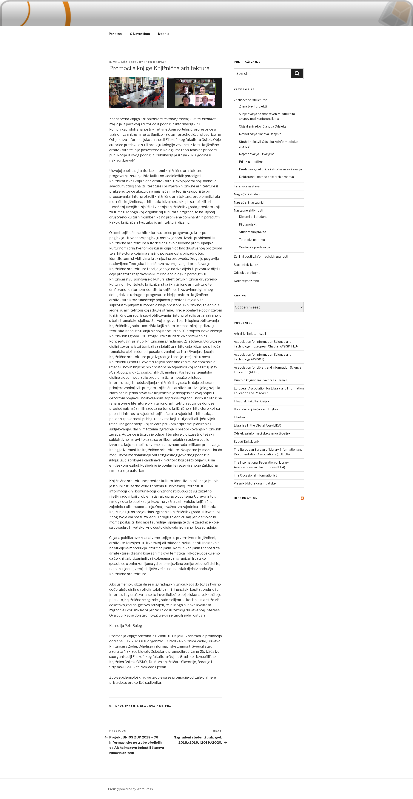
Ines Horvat (155, 62)
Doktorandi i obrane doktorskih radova (266, 177)
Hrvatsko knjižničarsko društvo (256, 409)
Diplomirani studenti (253, 216)
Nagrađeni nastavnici (249, 202)
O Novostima (140, 34)
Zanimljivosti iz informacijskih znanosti (261, 256)
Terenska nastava (247, 186)
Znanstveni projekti (253, 106)
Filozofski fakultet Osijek (251, 401)
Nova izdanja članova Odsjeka (143, 706)
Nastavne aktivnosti (248, 210)
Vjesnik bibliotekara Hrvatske (255, 483)
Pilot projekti (248, 224)
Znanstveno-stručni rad (250, 100)
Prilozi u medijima (251, 162)
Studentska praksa (252, 232)
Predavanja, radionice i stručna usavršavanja (270, 169)
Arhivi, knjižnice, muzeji (250, 333)
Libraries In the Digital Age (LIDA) (257, 425)
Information (246, 498)
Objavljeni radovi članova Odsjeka (263, 126)
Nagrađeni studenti (248, 194)
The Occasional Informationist (255, 475)
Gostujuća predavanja (254, 247)
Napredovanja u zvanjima (256, 154)
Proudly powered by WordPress (130, 789)
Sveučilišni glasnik (246, 441)
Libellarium (241, 417)
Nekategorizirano (246, 281)
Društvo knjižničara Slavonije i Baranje (260, 380)
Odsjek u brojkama (247, 272)
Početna (115, 34)
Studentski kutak (246, 264)
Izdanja (163, 34)
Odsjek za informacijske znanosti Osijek (262, 433)
